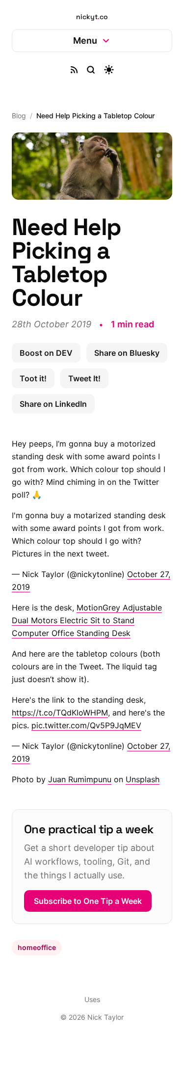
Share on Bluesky (52, 375)
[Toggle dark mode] (105, 70)
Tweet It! (36, 401)
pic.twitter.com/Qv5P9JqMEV (86, 722)
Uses (88, 1026)
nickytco (92, 16)
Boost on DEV (46, 350)
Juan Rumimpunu (79, 776)
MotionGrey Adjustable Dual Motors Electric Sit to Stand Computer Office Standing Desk (87, 617)
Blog (19, 115)
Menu (82, 40)
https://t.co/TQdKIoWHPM (60, 710)
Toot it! (119, 375)
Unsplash (142, 776)
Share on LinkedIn (107, 401)
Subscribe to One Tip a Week (88, 927)
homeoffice (37, 974)
